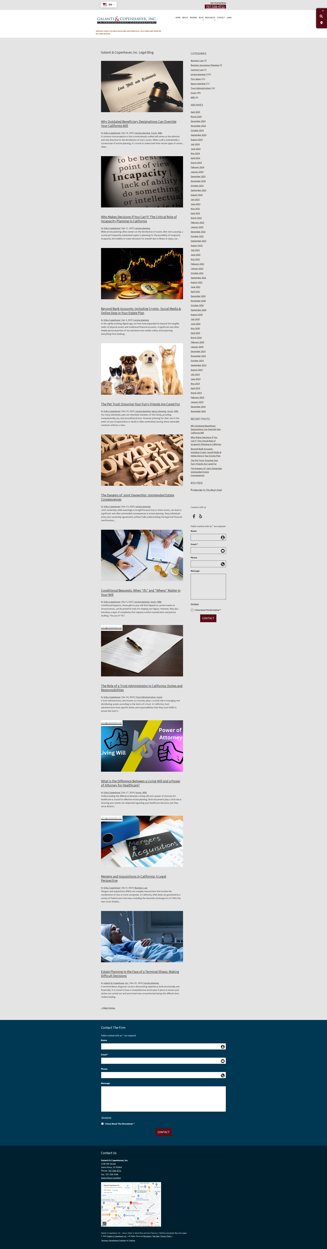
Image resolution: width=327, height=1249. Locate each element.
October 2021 (197, 273)
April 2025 (195, 111)
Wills (160, 132)
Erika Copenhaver (112, 132)
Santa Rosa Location (111, 1177)
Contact (221, 17)
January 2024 (197, 171)
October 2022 (197, 236)
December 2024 (198, 121)
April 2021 (195, 291)
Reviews (193, 17)
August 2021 (197, 282)
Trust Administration (146, 697)
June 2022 (195, 254)
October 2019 (197, 360)
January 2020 (197, 346)
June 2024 (195, 148)
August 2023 (197, 194)
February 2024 (197, 167)
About (185, 17)
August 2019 (197, 369)
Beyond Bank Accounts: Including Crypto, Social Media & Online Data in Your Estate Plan (141, 310)
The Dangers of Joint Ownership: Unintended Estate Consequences (137, 497)
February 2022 (197, 263)
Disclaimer (195, 604)
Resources (210, 17)
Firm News (196, 79)
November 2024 (198, 125)
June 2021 (195, 286)
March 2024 (196, 162)
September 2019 (198, 365)
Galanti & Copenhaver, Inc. (116, 983)
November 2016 (198, 411)
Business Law (141, 887)
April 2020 (195, 332)
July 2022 (195, 250)
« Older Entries (108, 1008)
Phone (194, 557)
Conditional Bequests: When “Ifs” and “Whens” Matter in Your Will (140, 592)
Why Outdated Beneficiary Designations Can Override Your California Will (138, 123)
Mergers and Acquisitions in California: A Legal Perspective (133, 878)
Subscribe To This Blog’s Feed (207, 489)
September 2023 (198, 190)
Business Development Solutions (114, 1240)
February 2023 (197, 222)
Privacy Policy (166, 1236)
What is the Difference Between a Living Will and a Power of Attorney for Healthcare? (140, 783)
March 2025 (196, 116)
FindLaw (132, 1240)
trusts (154, 132)
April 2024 (195, 158)
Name (194, 530)
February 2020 (197, 342)
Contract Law (197, 69)
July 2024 (195, 144)
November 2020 (198, 300)
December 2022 (198, 231)
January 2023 (197, 227)
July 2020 (195, 319)
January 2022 (197, 268)
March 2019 (196, 392)
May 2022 (195, 259)
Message (195, 570)
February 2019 (197, 397)
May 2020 (195, 328)
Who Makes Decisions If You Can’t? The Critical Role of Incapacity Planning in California (139, 219)
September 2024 (198, 135)
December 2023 (198, 176)
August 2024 (197, 139)
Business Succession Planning (205, 65)
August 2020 (197, 314)
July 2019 (195, 374)
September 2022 (198, 240)
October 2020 (197, 305)
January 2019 (197, 402)
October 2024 (197, 130)
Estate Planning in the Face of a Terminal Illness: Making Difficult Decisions (140, 973)
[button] (324, 1230)
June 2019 (195, 379)
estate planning (142, 132)
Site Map (156, 1236)
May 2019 (195, 383)
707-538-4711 (215, 7)
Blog (201, 17)
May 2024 (195, 153)
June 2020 (195, 323)
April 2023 (195, 213)
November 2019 (198, 356)
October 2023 (197, 185)
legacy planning (159, 411)
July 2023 (195, 199)
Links (229, 17)
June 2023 (195, 204)
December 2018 (198, 406)
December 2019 (198, 351)
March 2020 (196, 337)
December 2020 (198, 296)
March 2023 (196, 217)
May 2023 (195, 208)
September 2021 (198, 277)
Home (178, 17)
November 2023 (198, 181)
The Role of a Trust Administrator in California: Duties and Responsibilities (142, 688)
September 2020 (198, 309)
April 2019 (195, 388)
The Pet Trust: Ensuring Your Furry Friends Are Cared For (140, 404)
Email (194, 544)
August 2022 (197, 245)
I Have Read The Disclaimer (208, 610)
